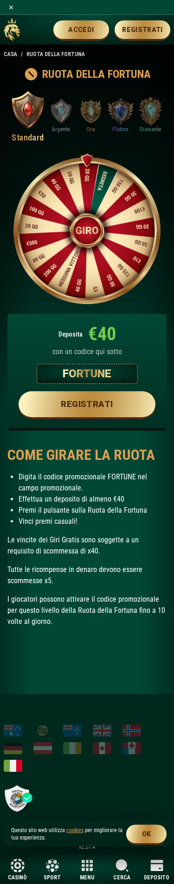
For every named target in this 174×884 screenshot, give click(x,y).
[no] (131, 731)
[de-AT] (42, 748)
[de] (13, 748)
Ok (146, 834)
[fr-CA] (131, 748)
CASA (10, 54)
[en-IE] (72, 748)
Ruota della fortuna (55, 54)
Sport (52, 877)
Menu (87, 877)
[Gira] (87, 230)
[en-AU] (13, 731)
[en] (102, 731)
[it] (13, 766)
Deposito (156, 877)
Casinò (17, 877)
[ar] (42, 731)
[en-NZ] (72, 731)
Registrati (142, 29)
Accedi (81, 29)
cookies (75, 830)
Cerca (121, 877)
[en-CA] (102, 748)
